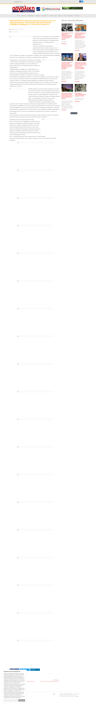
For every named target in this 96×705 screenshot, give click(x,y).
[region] (14, 686)
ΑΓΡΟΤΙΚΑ (51, 15)
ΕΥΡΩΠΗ (59, 15)
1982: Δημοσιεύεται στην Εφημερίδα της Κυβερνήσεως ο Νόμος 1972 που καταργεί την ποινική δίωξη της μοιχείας (67, 36)
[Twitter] (82, 1)
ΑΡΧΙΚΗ (18, 15)
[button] (35, 670)
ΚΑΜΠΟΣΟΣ (17, 31)
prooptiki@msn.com (18, 1)
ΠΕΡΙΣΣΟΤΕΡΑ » (64, 43)
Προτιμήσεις (6, 700)
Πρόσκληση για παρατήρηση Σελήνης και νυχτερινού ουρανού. (80, 94)
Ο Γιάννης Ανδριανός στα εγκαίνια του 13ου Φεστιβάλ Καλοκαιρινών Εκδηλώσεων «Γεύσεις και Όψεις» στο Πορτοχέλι (67, 65)
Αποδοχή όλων (21, 700)
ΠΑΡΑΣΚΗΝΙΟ (69, 15)
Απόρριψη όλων (14, 700)
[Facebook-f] (80, 1)
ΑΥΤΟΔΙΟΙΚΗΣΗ (30, 15)
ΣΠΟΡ (55, 15)
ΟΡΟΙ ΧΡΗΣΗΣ (69, 1)
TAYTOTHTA (74, 1)
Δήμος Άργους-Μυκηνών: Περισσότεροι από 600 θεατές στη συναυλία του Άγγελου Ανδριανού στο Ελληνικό (67, 96)
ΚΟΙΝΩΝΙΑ (38, 15)
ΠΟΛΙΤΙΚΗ (23, 15)
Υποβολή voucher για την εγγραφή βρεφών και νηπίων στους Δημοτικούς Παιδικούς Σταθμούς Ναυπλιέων (80, 35)
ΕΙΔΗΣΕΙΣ (12, 31)
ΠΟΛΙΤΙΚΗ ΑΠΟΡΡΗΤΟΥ (62, 1)
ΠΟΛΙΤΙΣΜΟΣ (44, 15)
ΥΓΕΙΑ (65, 15)
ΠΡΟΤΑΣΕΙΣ (77, 15)
